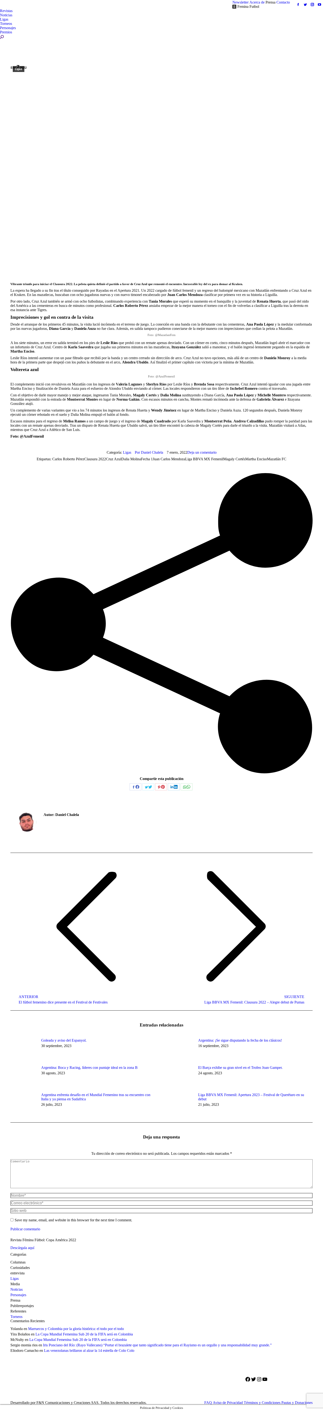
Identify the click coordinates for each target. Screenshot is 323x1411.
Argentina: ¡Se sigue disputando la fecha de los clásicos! (240, 1040)
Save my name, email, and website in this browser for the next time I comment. (73, 1220)
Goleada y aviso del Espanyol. (64, 1040)
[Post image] (23, 1048)
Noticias (16, 1289)
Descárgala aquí (22, 1248)
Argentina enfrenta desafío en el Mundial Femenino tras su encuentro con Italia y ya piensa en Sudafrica (95, 1097)
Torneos (16, 1317)
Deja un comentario (202, 452)
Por (149, 452)
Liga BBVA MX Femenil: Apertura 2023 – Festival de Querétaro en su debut (251, 1097)
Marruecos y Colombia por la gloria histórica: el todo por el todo (76, 1329)
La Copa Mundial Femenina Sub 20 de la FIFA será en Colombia (84, 1334)
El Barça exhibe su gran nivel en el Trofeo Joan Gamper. (240, 1068)
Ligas (18, 69)
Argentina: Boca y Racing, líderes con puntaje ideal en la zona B (89, 1068)
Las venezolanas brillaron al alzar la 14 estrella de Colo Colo (89, 1350)
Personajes (18, 1295)
